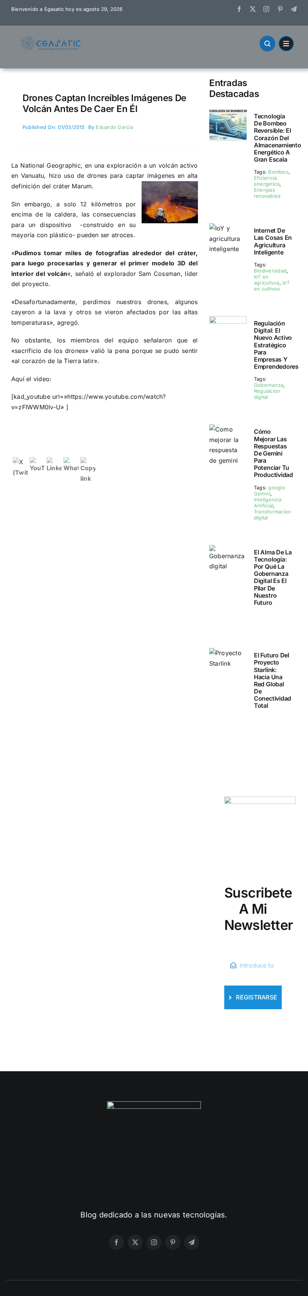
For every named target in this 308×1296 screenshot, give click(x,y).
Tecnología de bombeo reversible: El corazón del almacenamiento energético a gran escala (277, 137)
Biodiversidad (270, 271)
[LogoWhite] (154, 1104)
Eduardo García (114, 127)
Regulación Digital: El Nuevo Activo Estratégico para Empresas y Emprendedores (276, 344)
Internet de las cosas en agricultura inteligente (273, 241)
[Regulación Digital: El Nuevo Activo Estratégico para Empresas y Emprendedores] (228, 321)
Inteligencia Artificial (267, 503)
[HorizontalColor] (50, 38)
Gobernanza (268, 385)
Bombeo (278, 172)
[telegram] (294, 9)
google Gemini (269, 490)
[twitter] (253, 9)
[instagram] (266, 9)
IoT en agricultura (266, 280)
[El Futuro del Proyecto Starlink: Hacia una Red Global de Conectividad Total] (228, 653)
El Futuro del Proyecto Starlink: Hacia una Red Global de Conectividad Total (272, 680)
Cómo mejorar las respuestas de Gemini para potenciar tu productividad (273, 453)
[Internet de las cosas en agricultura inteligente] (228, 228)
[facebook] (239, 9)
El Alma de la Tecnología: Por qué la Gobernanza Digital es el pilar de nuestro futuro (273, 577)
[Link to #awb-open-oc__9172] (267, 43)
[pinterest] (280, 9)
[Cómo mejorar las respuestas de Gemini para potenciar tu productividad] (228, 429)
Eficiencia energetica (266, 181)
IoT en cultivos (272, 286)
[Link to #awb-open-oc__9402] (286, 43)
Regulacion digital (267, 394)
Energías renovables (267, 193)
